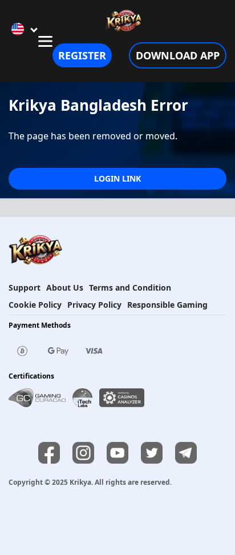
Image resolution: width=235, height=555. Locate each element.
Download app (178, 55)
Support (24, 287)
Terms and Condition (130, 287)
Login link (117, 178)
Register (82, 55)
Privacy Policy (94, 304)
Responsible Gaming (167, 304)
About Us (64, 287)
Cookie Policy (35, 304)
